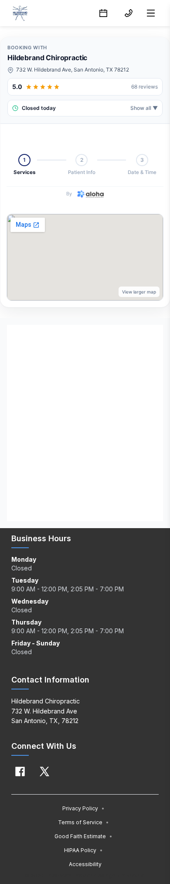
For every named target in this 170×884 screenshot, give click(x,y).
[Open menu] (151, 13)
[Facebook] (20, 771)
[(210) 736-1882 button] (128, 13)
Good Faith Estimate (83, 836)
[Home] (19, 13)
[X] (44, 771)
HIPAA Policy (83, 850)
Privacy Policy (83, 808)
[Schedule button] (103, 13)
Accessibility (85, 864)
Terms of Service (83, 822)
